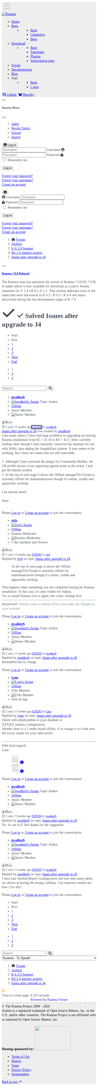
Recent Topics (20, 128)
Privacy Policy (21, 1070)
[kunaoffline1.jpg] (15, 771)
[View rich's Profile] (21, 525)
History (16, 1061)
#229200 (37, 427)
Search (15, 137)
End (14, 362)
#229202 (37, 653)
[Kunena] (9, 14)
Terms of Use (20, 1056)
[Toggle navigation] (4, 100)
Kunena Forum (57, 999)
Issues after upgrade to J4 (19, 431)
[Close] (4, 117)
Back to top (10, 1082)
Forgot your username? (17, 180)
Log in (8, 168)
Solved (16, 133)
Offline (16, 406)
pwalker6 (18, 397)
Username (53, 150)
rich (14, 520)
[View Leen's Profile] (22, 682)
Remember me (17, 160)
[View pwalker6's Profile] (25, 402)
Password (53, 155)
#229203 (37, 711)
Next (14, 357)
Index (15, 124)
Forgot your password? (17, 176)
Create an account (14, 184)
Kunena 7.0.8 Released (15, 273)
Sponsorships (20, 1074)
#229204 (37, 816)
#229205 (37, 869)
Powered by (38, 999)
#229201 (37, 554)
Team (15, 1065)
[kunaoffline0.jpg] (15, 762)
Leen (14, 677)
